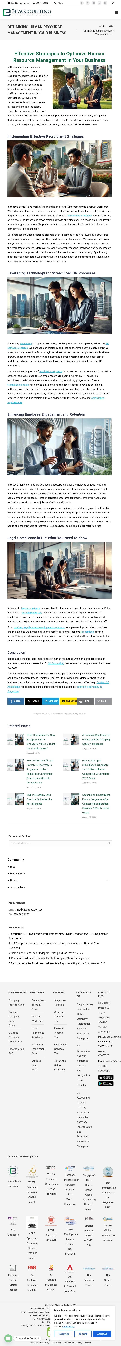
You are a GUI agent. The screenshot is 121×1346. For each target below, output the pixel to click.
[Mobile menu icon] (116, 12)
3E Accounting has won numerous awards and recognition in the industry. (83, 1065)
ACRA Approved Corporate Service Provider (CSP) (32, 1245)
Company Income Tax (59, 1016)
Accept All (102, 1334)
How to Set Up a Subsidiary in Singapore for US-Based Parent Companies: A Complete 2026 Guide (95, 769)
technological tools (18, 384)
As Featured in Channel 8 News (51, 1282)
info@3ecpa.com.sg (20, 3)
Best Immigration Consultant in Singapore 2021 (109, 1195)
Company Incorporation (16, 1002)
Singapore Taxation (60, 1002)
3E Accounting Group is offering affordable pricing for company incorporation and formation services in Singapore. (84, 1119)
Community (15, 860)
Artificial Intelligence (50, 371)
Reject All (83, 1334)
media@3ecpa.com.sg (29, 909)
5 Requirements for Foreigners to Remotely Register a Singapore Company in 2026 (57, 963)
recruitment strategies (79, 215)
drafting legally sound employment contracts (39, 627)
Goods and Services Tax (60, 1049)
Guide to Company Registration (15, 1037)
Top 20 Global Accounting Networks (108, 1232)
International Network (14, 1183)
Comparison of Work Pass (38, 1005)
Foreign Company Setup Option (14, 1019)
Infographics (17, 887)
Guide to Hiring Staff (36, 1065)
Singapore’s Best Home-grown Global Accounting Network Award (89, 1192)
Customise (63, 1334)
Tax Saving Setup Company (60, 1065)
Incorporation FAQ (16, 1051)
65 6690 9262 (22, 914)
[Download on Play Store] (106, 1083)
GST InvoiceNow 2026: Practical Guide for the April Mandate (39, 799)
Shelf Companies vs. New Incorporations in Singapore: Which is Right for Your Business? (41, 742)
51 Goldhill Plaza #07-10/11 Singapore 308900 (104, 1012)
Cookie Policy (68, 1326)
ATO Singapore (13, 1232)
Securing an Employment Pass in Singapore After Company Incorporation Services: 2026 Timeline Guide (96, 803)
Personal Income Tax (59, 1033)
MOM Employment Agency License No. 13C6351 (71, 1241)
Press (13, 880)
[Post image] (15, 739)
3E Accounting (56, 663)
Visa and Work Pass (37, 1018)
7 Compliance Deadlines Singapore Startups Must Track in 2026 (46, 953)
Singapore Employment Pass (38, 1049)
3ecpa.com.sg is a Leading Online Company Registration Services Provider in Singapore (85, 1021)
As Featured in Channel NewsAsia (70, 1284)
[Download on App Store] (106, 1077)
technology (26, 343)
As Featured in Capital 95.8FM (32, 1282)
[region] (82, 1323)
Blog (12, 866)
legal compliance (30, 608)
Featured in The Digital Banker (13, 1282)
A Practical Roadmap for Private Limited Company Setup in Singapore (96, 739)
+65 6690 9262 (42, 3)
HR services (87, 631)
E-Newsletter (18, 873)
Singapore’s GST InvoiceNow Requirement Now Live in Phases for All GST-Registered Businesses (58, 936)
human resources (31, 612)
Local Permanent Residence (38, 1033)
